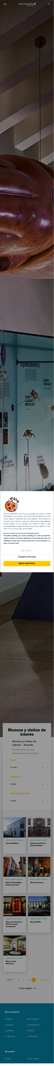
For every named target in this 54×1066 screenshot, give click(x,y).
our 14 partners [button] (29, 514)
